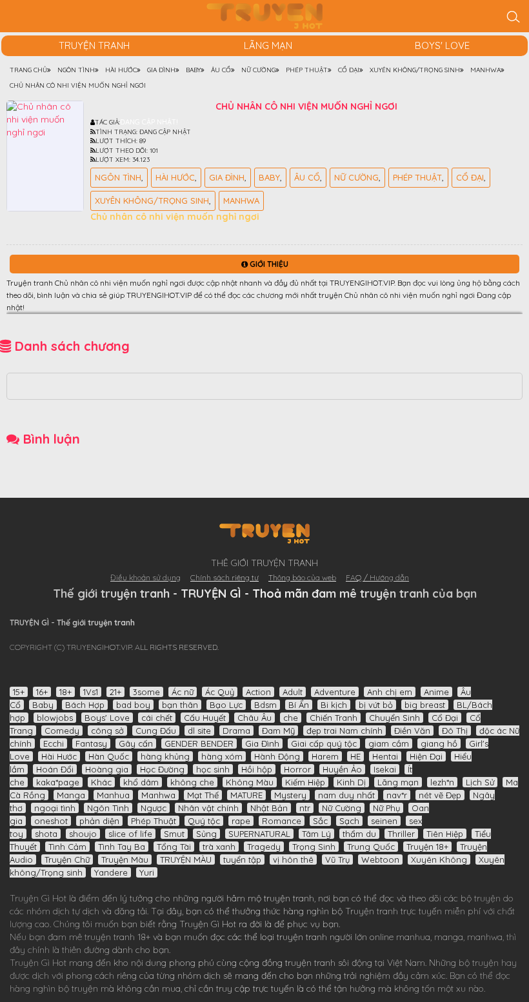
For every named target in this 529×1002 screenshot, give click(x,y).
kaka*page (57, 782)
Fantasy (91, 743)
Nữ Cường (356, 177)
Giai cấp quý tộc (324, 743)
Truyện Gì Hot (38, 898)
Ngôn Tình (118, 177)
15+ (19, 692)
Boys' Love (442, 45)
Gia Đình (227, 177)
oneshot (51, 821)
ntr (304, 808)
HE (355, 756)
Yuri (146, 872)
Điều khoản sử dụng (145, 577)
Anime (436, 692)
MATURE (246, 795)
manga (448, 937)
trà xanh (219, 846)
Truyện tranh (371, 911)
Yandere (111, 872)
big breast (424, 705)
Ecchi (53, 743)
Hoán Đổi (55, 769)
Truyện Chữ (67, 859)
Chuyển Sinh (394, 717)
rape (241, 821)
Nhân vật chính (208, 808)
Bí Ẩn (298, 705)
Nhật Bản (269, 808)
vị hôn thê (293, 859)
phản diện (99, 821)
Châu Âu (254, 717)
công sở (107, 730)
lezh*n (442, 782)
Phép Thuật (417, 177)
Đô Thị (455, 730)
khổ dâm (141, 782)
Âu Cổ (307, 177)
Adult (293, 692)
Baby (269, 177)
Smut (174, 834)
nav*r (396, 795)
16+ (42, 692)
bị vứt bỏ (376, 705)
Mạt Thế (203, 795)
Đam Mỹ (278, 730)
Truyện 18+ (427, 846)
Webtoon (380, 859)
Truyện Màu (124, 859)
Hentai (385, 756)
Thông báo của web (302, 577)
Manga (71, 795)
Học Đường (162, 769)
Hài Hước (175, 177)
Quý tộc (204, 821)
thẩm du (359, 834)
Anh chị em (389, 692)
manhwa (485, 937)
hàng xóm (222, 756)
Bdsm (265, 705)
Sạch (349, 821)
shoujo (83, 834)
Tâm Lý (316, 834)
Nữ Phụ (386, 808)
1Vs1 (90, 692)
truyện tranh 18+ (117, 937)
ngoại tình (54, 808)
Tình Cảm (67, 846)
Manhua (113, 795)
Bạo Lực (226, 705)
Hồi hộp (256, 769)
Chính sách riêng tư (224, 577)
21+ (115, 692)
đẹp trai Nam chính (344, 730)
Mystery (290, 795)
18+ (65, 692)
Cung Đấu (155, 730)
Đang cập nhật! (149, 121)
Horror (297, 769)
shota (46, 834)
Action (258, 692)
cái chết (156, 717)
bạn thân (180, 705)
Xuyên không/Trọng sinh (152, 200)
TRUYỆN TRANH (94, 45)
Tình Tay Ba (121, 846)
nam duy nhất (346, 795)
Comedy (62, 730)
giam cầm (388, 743)
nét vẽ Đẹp (440, 795)
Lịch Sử (480, 782)
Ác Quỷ (219, 692)
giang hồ (439, 743)
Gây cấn (136, 743)
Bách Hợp (85, 705)
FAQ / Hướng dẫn (377, 577)
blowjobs (55, 717)
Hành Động (277, 756)
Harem (325, 756)
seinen (384, 821)
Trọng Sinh (313, 846)
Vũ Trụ (337, 859)
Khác (101, 782)
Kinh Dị (351, 782)
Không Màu (250, 782)
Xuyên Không (439, 859)
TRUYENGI (264, 16)
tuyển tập (242, 859)
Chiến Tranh (333, 717)
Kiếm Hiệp (305, 782)
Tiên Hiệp (444, 834)
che (290, 717)
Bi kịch (334, 705)
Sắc (320, 821)
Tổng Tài (174, 846)
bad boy (133, 705)
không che (192, 782)
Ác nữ (183, 692)
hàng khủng (165, 756)
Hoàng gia (106, 769)
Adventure (334, 692)
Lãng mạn (268, 45)
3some (146, 692)
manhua (413, 937)
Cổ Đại (470, 177)
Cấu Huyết (205, 717)
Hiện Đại (426, 756)
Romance (281, 821)
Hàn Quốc (108, 756)
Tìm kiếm (513, 16)
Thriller (401, 834)
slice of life (130, 834)
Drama (236, 730)
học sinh (213, 769)
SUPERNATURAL (259, 834)
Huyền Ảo (342, 769)
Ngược (153, 808)
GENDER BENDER (199, 743)
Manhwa (241, 200)
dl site (199, 730)
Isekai (385, 769)
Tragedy (264, 846)
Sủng (206, 834)
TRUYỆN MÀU (186, 859)
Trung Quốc (371, 846)
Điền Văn (412, 730)
